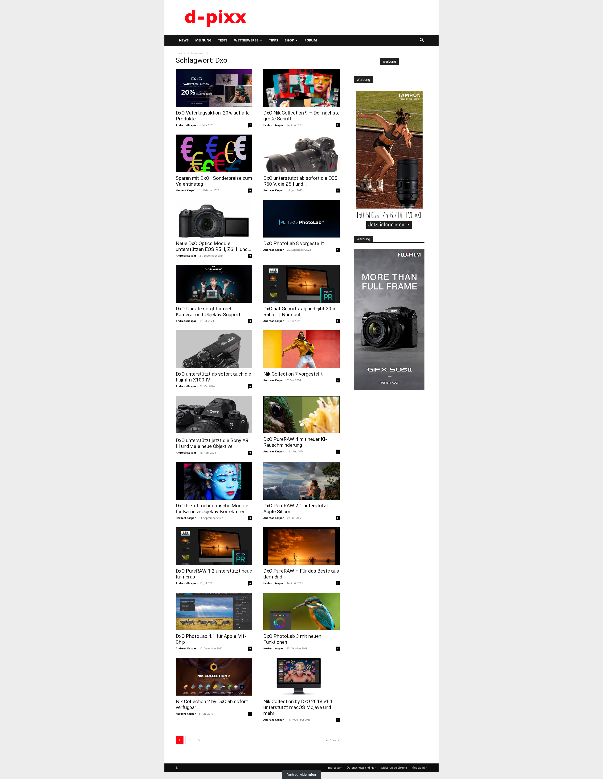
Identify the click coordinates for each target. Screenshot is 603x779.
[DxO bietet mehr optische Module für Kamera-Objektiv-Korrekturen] (214, 481)
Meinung (203, 40)
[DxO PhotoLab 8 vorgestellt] (301, 219)
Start (179, 53)
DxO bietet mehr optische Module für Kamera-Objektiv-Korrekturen (212, 508)
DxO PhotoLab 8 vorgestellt (293, 243)
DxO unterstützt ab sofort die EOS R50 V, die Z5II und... (300, 181)
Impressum (334, 768)
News (184, 40)
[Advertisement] (341, 17)
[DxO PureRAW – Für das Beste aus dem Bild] (301, 546)
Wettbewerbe (246, 40)
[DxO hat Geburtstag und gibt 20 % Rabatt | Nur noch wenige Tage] (301, 284)
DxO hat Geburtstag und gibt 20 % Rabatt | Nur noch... (299, 311)
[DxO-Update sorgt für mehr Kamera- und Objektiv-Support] (214, 284)
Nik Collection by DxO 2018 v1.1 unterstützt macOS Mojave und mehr (298, 707)
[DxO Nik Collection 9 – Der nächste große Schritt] (301, 88)
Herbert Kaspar (273, 125)
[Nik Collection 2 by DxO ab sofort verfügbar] (214, 677)
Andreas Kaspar (186, 125)
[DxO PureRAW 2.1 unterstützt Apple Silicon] (301, 481)
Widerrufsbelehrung (394, 768)
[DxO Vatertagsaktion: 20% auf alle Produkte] (214, 88)
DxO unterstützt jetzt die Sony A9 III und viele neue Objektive (212, 443)
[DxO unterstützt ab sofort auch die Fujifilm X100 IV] (214, 349)
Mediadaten (419, 768)
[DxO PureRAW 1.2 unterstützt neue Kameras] (214, 546)
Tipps (273, 40)
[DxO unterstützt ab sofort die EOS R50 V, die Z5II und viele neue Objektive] (301, 153)
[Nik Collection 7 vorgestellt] (301, 349)
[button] (421, 40)
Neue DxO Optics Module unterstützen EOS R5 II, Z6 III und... (213, 246)
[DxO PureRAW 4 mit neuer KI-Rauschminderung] (301, 414)
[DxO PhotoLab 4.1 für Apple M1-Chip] (214, 611)
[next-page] (199, 740)
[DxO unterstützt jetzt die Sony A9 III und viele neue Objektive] (214, 415)
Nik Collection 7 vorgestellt (293, 374)
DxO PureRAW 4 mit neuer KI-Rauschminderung (295, 442)
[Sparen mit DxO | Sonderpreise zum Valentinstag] (214, 153)
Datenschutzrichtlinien (361, 768)
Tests (223, 40)
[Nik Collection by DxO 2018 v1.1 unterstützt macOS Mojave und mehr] (301, 677)
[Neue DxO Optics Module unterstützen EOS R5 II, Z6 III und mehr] (214, 219)
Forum (311, 40)
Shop (289, 40)
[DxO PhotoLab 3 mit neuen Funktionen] (301, 611)
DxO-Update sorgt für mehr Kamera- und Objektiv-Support (208, 311)
